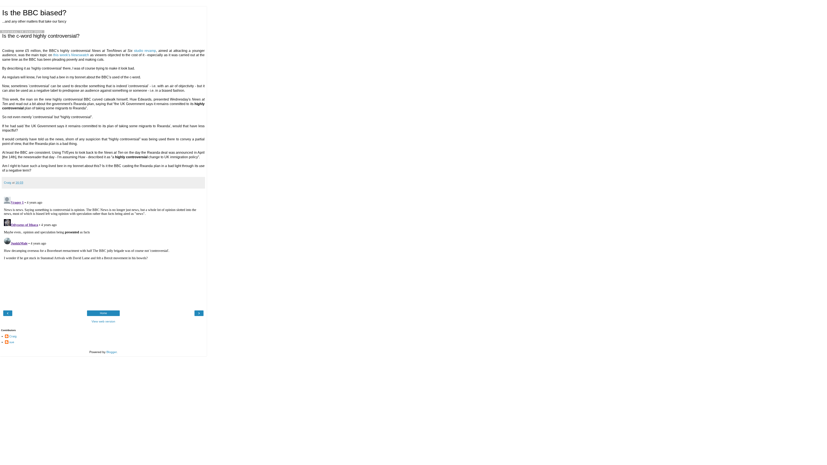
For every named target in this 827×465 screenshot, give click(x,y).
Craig (13, 336)
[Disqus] (103, 249)
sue (11, 342)
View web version (103, 321)
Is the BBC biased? (34, 13)
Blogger (111, 352)
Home (103, 313)
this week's (71, 55)
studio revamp (145, 51)
